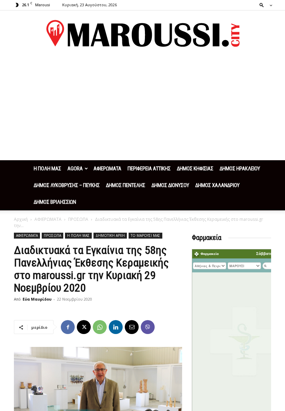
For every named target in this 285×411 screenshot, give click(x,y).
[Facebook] (68, 327)
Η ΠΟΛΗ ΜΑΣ (47, 168)
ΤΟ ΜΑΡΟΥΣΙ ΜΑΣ (145, 235)
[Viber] (148, 327)
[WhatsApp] (100, 327)
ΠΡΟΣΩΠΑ (78, 219)
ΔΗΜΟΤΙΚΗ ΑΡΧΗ (110, 235)
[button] (263, 4)
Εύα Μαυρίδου (37, 299)
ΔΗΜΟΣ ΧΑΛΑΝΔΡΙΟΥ (217, 185)
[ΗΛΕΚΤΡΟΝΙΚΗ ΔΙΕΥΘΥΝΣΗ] (132, 327)
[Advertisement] (142, 108)
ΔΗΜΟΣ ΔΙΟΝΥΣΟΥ (170, 185)
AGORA (75, 168)
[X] (84, 327)
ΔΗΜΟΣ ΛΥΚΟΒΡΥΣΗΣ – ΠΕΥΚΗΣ (67, 185)
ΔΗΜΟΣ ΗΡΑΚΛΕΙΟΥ (240, 168)
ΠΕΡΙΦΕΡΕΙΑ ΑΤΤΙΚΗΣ (149, 168)
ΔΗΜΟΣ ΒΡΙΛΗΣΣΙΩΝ (55, 202)
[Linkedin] (116, 327)
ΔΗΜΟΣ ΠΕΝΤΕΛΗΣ (125, 185)
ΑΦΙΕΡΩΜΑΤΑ (107, 168)
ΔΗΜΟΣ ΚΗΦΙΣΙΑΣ (195, 168)
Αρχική (21, 219)
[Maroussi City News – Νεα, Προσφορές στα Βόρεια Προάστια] (142, 33)
